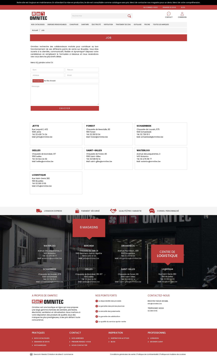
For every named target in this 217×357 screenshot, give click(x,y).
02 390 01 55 (41, 183)
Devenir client (156, 342)
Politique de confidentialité (147, 354)
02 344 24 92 (41, 159)
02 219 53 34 (95, 134)
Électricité (96, 24)
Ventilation (108, 24)
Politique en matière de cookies (173, 354)
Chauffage (74, 24)
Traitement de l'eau (123, 24)
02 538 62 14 (95, 159)
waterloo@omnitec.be (150, 161)
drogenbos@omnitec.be (130, 258)
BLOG (183, 7)
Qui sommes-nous (150, 7)
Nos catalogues (38, 24)
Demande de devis (169, 7)
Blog (113, 342)
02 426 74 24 (41, 134)
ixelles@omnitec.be (44, 161)
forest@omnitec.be (99, 137)
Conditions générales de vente (122, 354)
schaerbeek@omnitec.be (152, 137)
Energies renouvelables (57, 24)
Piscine (147, 24)
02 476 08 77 (146, 159)
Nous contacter (79, 345)
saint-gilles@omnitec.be (101, 161)
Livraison (154, 338)
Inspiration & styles (120, 338)
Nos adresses (78, 338)
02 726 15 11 (145, 134)
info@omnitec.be (44, 186)
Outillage (137, 24)
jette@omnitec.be (44, 137)
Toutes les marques (161, 24)
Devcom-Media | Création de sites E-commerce (53, 354)
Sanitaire (85, 24)
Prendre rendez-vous (81, 342)
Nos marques (40, 345)
